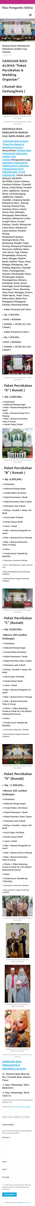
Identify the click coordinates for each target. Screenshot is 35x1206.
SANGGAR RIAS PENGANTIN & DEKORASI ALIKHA (14, 1065)
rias (22, 1117)
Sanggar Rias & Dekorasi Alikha (20, 1106)
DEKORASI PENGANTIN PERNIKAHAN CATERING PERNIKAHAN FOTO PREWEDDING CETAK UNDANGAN (15, 169)
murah (10, 1117)
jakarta (5, 1117)
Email (4, 1169)
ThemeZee (27, 1202)
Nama (4, 1162)
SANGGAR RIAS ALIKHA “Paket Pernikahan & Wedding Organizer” (15, 144)
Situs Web (5, 1177)
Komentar (6, 1137)
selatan (27, 1117)
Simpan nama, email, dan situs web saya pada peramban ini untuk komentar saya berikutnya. (16, 1187)
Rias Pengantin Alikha (17, 7)
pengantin (17, 1117)
